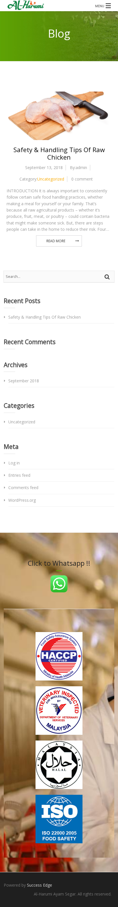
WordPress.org (22, 500)
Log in (14, 463)
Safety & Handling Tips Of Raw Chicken (59, 153)
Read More (55, 241)
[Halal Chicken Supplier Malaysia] (59, 5)
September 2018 (23, 380)
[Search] (108, 276)
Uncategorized (50, 179)
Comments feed (23, 487)
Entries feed (19, 475)
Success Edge (39, 885)
